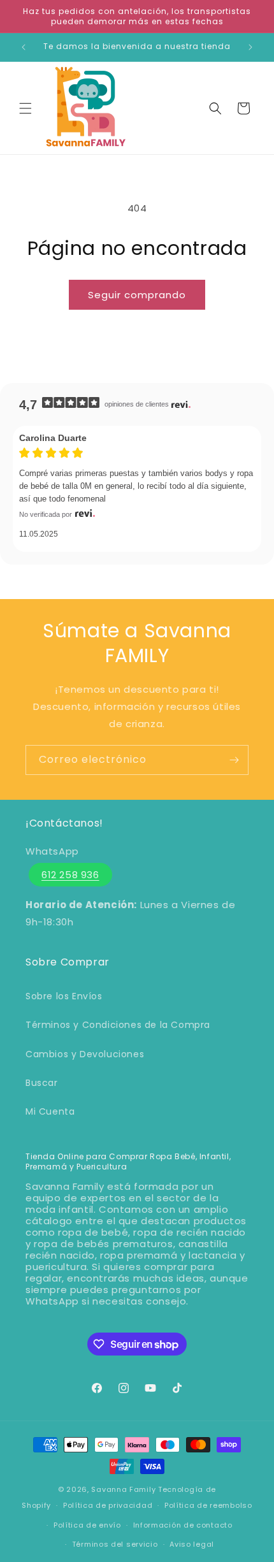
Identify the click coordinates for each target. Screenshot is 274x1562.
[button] (25, 108)
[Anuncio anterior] (24, 47)
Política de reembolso (208, 1505)
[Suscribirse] (234, 760)
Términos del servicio (115, 1544)
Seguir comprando (137, 294)
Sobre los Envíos (64, 996)
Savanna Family (123, 1489)
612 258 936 (70, 874)
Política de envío (87, 1525)
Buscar (41, 1082)
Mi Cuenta (50, 1111)
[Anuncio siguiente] (250, 47)
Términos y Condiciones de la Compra (117, 1024)
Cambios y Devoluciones (84, 1054)
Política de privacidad (107, 1505)
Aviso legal (191, 1544)
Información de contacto (183, 1525)
